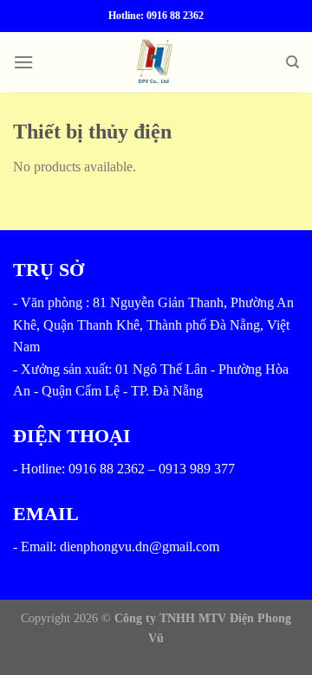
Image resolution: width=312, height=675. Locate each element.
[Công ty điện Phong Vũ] (156, 62)
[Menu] (23, 62)
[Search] (292, 62)
